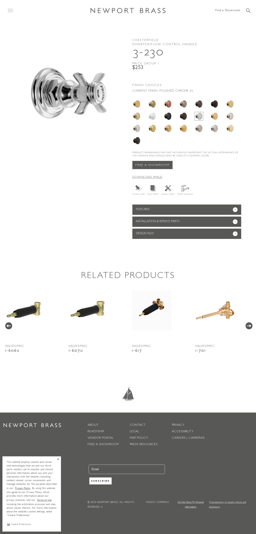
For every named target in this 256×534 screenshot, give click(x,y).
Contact (138, 425)
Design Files (186, 234)
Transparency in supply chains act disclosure (227, 504)
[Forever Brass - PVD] (230, 104)
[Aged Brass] (136, 104)
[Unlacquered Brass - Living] (230, 128)
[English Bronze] (199, 104)
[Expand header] (10, 10)
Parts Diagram (185, 194)
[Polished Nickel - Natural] (230, 116)
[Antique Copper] (168, 104)
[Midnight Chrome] (168, 116)
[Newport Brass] (128, 10)
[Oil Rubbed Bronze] (183, 116)
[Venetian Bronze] (136, 140)
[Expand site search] (248, 11)
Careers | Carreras (188, 438)
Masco (150, 502)
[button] (19, 524)
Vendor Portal (101, 438)
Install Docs (168, 194)
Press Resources (144, 444)
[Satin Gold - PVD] (183, 128)
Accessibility (183, 431)
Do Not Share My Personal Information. (191, 504)
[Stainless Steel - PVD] (214, 128)
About (93, 425)
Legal (134, 431)
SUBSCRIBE (100, 481)
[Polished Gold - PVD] (214, 116)
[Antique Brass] (152, 104)
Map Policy (139, 438)
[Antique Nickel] (183, 104)
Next (249, 325)
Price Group (146, 63)
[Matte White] (152, 116)
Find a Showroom (227, 10)
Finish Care (138, 194)
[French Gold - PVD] (136, 116)
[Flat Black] (214, 104)
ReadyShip (96, 431)
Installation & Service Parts (186, 222)
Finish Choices (147, 85)
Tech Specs (152, 194)
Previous (8, 325)
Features (186, 210)
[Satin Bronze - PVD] (168, 128)
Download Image (147, 177)
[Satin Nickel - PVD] (199, 128)
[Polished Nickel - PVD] (136, 128)
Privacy (178, 425)
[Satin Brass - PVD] (152, 128)
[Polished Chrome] (199, 116)
